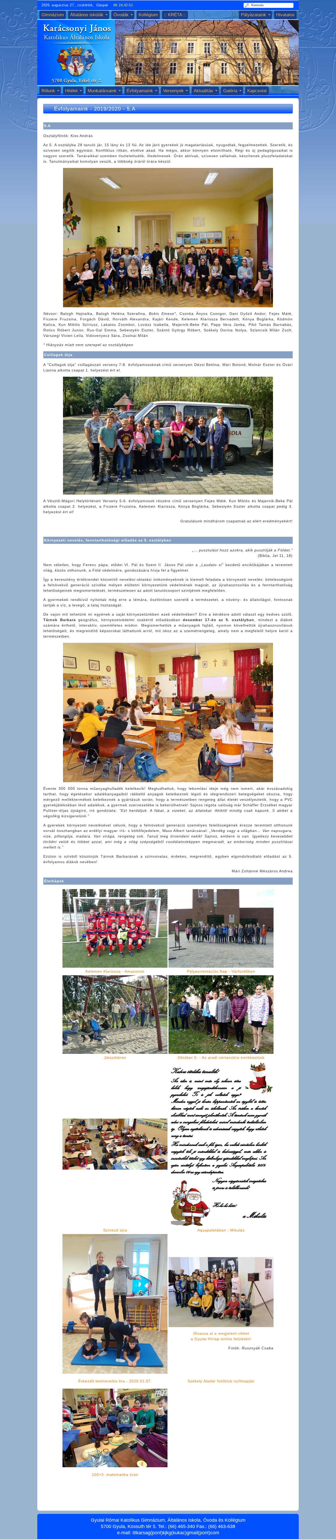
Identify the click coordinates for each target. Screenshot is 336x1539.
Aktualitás (203, 90)
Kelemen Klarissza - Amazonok (115, 971)
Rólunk (48, 90)
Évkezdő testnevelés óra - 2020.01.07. (115, 1381)
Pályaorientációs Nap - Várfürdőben (221, 971)
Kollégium (148, 14)
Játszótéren (115, 1057)
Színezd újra (115, 1230)
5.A (131, 109)
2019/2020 (107, 109)
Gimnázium (52, 14)
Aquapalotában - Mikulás (221, 1230)
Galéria (230, 90)
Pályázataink (253, 14)
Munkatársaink (102, 90)
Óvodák (121, 14)
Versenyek (173, 90)
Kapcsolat (257, 90)
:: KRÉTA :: (175, 14)
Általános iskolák (86, 14)
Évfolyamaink (140, 90)
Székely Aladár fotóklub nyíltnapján (221, 1381)
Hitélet (71, 90)
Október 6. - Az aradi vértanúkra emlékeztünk (221, 1057)
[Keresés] (248, 5)
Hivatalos (285, 14)
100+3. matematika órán (115, 1474)
